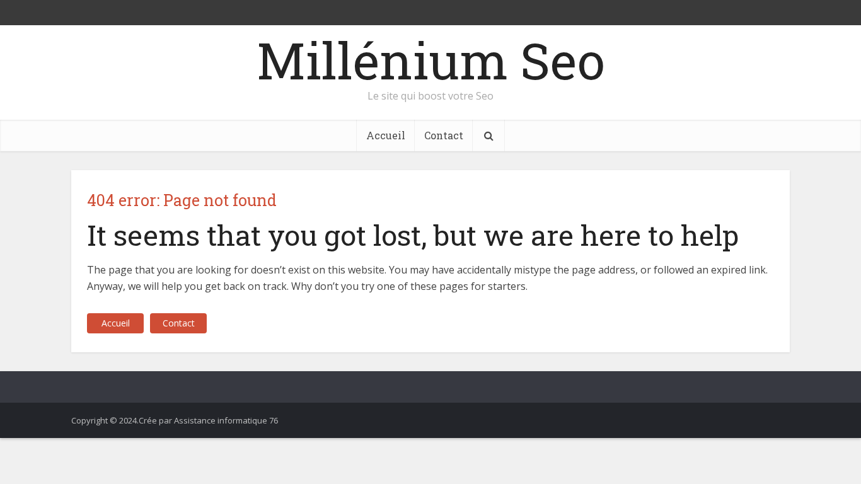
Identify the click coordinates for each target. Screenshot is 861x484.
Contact (443, 135)
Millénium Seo (431, 60)
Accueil (385, 135)
